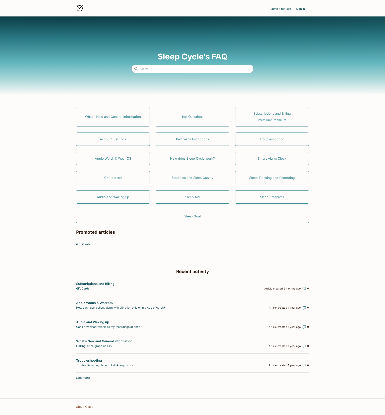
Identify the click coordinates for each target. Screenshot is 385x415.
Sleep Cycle (84, 407)
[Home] (79, 9)
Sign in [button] (300, 8)
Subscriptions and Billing (95, 284)
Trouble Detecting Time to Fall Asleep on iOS (105, 365)
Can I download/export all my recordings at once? (109, 326)
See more (83, 378)
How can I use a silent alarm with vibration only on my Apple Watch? (120, 307)
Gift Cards (83, 244)
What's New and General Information (104, 341)
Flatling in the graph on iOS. (94, 346)
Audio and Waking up (92, 322)
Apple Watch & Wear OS (94, 303)
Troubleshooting (89, 360)
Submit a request (280, 8)
